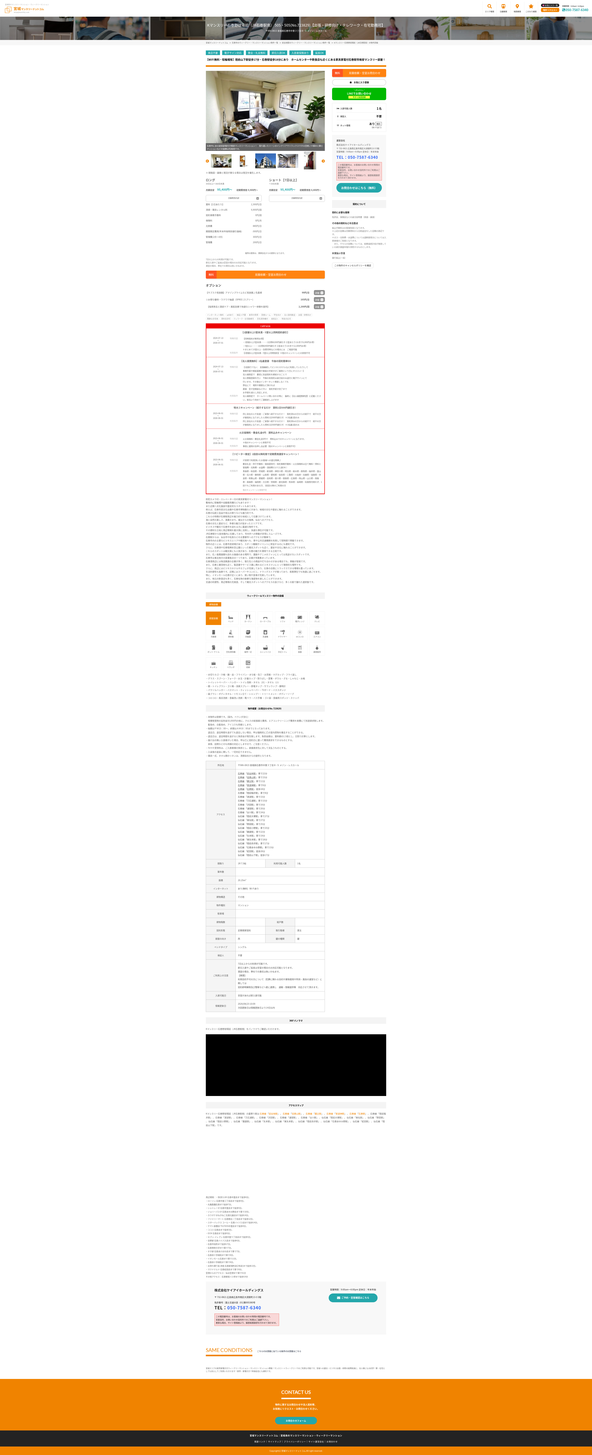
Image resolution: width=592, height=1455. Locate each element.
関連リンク (259, 1441)
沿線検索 (503, 11)
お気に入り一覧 (551, 5)
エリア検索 (489, 11)
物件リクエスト (550, 9)
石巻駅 (250, 789)
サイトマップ (274, 1441)
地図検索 (517, 11)
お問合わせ (332, 1441)
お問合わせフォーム (296, 1420)
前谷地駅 (251, 773)
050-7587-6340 (576, 9)
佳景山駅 (251, 777)
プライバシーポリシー (295, 1441)
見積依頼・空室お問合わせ (270, 274)
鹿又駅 (250, 781)
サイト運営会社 (316, 1441)
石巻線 (241, 773)
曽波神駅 (251, 785)
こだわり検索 (531, 11)
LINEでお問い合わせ (359, 95)
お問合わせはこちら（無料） (359, 188)
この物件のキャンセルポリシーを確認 (352, 265)
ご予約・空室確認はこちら (355, 1297)
